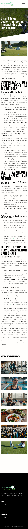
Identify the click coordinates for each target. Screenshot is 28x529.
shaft (14, 238)
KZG (16, 304)
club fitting (4, 339)
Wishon (10, 304)
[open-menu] (24, 4)
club (5, 96)
